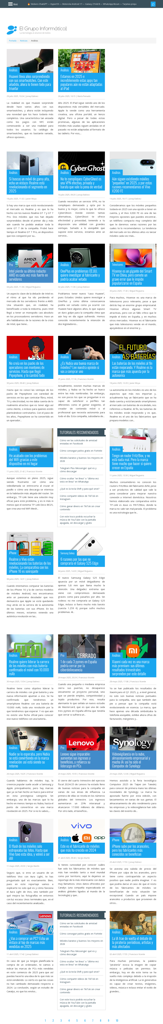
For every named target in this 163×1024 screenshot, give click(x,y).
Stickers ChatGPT (39, 4)
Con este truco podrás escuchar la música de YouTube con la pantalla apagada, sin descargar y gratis (78, 519)
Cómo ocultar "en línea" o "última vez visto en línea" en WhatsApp (79, 480)
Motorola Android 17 (72, 4)
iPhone (12, 552)
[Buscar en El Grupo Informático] (153, 4)
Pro (11, 264)
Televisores (117, 264)
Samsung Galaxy (67, 553)
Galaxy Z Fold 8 (92, 4)
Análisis (13, 70)
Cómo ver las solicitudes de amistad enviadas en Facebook (78, 442)
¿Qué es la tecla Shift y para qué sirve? (79, 488)
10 (117, 1020)
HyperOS (54, 4)
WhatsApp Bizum (111, 4)
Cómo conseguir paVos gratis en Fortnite (81, 450)
